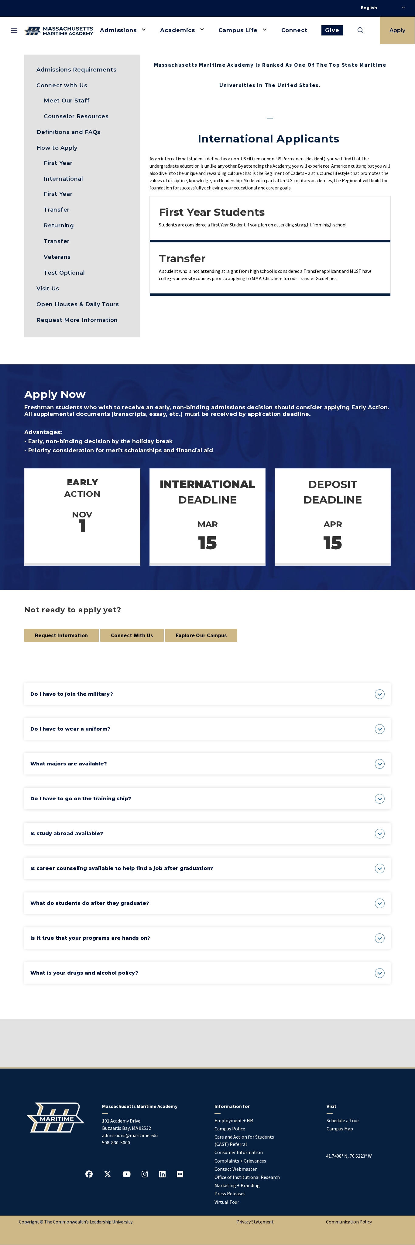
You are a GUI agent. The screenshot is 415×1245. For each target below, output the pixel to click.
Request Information (61, 635)
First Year (58, 163)
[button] (207, 694)
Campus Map (340, 1129)
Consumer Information (238, 1152)
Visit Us (47, 288)
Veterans (57, 257)
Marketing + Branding (237, 1185)
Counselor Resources (76, 116)
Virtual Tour (226, 1202)
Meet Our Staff (67, 100)
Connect (294, 30)
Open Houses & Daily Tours (77, 304)
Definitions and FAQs (68, 132)
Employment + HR (233, 1120)
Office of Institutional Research (247, 1177)
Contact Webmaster (235, 1169)
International (63, 179)
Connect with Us (61, 85)
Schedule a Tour (343, 1120)
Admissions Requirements (76, 69)
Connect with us (132, 635)
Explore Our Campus (201, 635)
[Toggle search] (360, 30)
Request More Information (77, 320)
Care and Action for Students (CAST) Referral (244, 1140)
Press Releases (229, 1193)
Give (332, 30)
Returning (59, 225)
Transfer (57, 209)
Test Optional (64, 272)
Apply (397, 30)
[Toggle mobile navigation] (14, 30)
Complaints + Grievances (240, 1161)
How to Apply (56, 148)
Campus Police (229, 1129)
